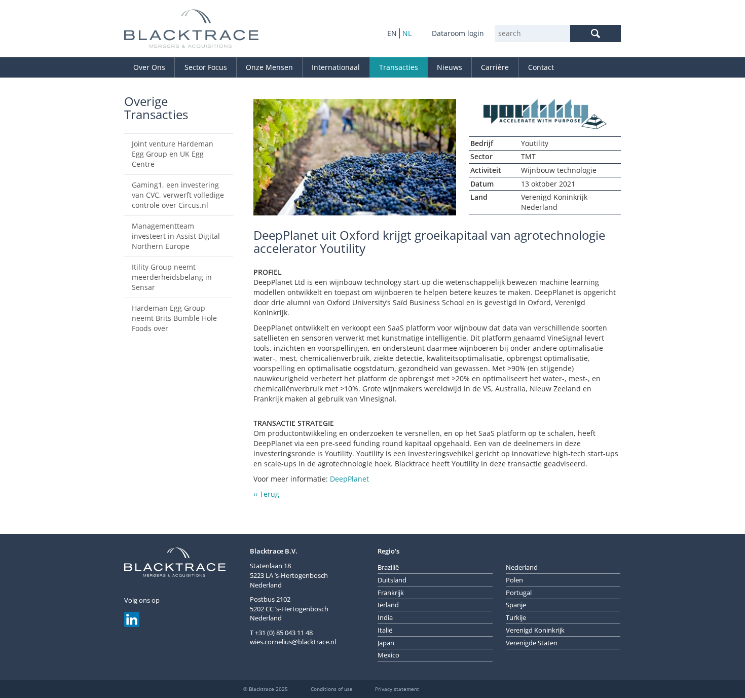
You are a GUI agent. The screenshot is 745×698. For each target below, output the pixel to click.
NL (407, 33)
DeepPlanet (349, 479)
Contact (541, 67)
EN (392, 33)
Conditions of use (332, 688)
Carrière (495, 67)
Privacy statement (397, 688)
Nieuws (449, 67)
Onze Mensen (269, 67)
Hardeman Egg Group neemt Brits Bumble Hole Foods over (174, 318)
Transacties (398, 67)
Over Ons (149, 67)
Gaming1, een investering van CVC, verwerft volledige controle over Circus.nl (178, 195)
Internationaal (336, 67)
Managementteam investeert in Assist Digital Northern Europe (176, 236)
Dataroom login (458, 33)
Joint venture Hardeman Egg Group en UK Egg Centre (172, 154)
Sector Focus (205, 67)
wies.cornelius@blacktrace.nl (293, 641)
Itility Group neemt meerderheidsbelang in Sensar (172, 277)
